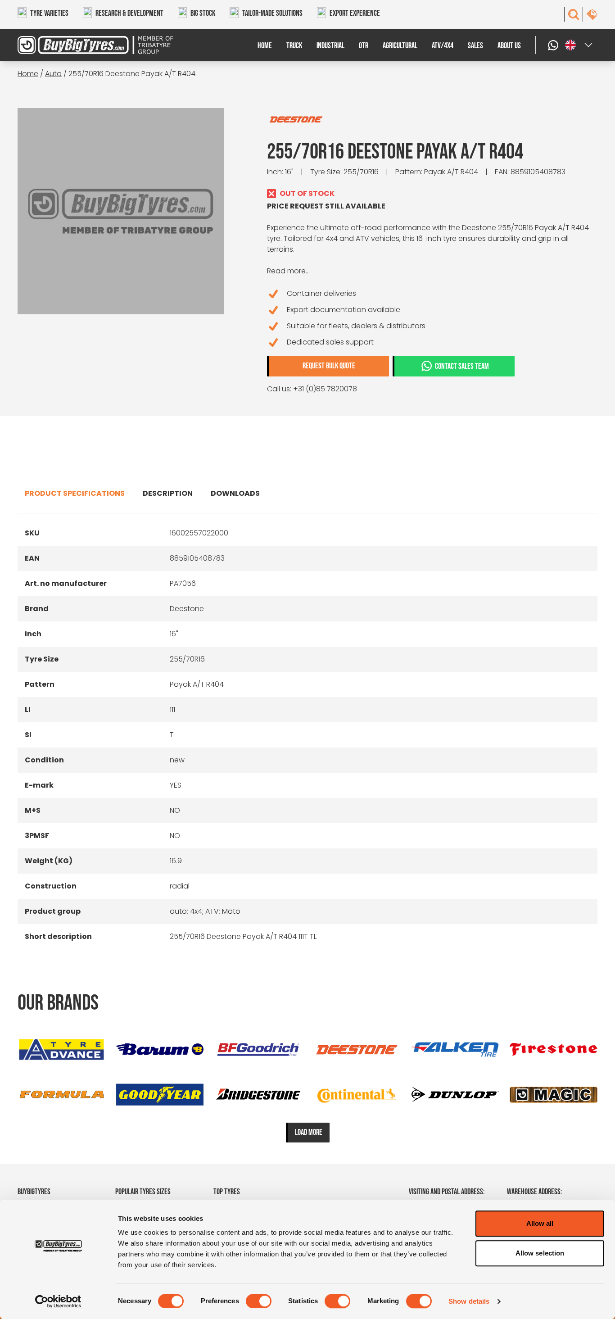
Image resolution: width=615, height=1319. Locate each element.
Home (265, 45)
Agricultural (400, 45)
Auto (53, 73)
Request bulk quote (329, 366)
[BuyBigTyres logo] (90, 45)
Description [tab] (168, 493)
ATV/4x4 (442, 45)
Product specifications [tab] (75, 493)
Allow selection (540, 1253)
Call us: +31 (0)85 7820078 (312, 389)
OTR (363, 45)
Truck (294, 45)
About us (509, 45)
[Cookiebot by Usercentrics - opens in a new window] (58, 1301)
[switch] (258, 1301)
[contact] (592, 14)
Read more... (288, 271)
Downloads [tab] (235, 493)
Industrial (330, 45)
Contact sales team (462, 366)
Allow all (540, 1223)
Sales (475, 45)
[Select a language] (579, 45)
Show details (468, 1301)
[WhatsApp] (554, 45)
